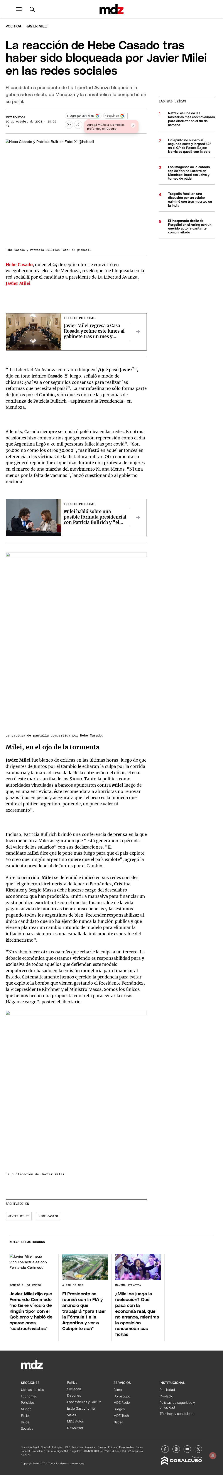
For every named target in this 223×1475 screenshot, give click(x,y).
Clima (117, 1390)
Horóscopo (121, 1396)
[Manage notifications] (212, 1455)
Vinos (25, 1422)
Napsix (118, 1422)
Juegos (119, 1409)
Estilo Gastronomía (81, 1408)
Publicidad (167, 1390)
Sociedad (74, 1389)
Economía (28, 1396)
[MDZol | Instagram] (176, 1449)
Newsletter (75, 1428)
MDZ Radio (121, 1403)
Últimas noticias (32, 1390)
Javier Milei (18, 1216)
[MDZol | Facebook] (165, 1449)
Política (13, 26)
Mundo (26, 1409)
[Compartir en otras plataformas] (78, 125)
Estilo (25, 1416)
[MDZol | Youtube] (187, 1449)
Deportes (74, 1395)
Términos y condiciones (177, 1414)
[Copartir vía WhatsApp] (69, 125)
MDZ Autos (75, 1421)
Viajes (71, 1415)
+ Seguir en (112, 115)
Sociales (27, 1429)
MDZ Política (15, 117)
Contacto (166, 1396)
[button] (19, 9)
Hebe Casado (48, 1216)
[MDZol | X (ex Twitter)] (198, 1449)
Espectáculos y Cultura (84, 1402)
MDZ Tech (121, 1416)
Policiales (28, 1403)
